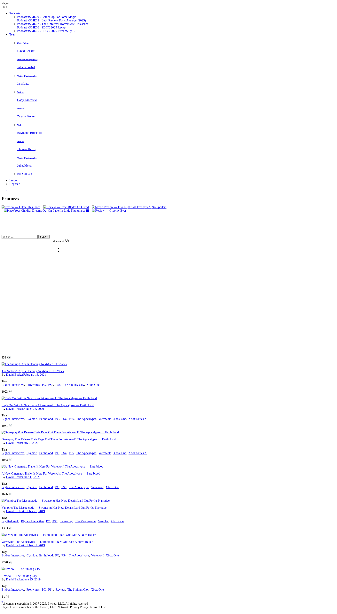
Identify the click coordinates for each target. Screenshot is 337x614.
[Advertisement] (172, 293)
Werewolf (105, 419)
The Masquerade (85, 521)
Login (13, 180)
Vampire (103, 521)
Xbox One (92, 384)
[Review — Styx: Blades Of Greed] (65, 207)
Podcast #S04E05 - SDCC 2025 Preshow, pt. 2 (46, 31)
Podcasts (14, 13)
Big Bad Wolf (10, 521)
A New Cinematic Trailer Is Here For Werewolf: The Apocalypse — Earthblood (51, 473)
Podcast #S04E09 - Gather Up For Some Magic (46, 17)
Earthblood (46, 419)
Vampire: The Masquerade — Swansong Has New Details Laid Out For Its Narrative (54, 507)
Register (14, 183)
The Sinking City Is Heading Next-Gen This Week (33, 371)
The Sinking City (73, 384)
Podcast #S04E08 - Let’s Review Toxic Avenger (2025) (51, 20)
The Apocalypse (86, 419)
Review (60, 589)
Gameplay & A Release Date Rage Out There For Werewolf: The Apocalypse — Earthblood (59, 439)
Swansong (66, 521)
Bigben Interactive (13, 384)
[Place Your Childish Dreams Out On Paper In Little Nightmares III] (45, 210)
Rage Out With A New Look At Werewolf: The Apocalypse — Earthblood (48, 405)
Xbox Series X (138, 419)
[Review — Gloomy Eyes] (108, 210)
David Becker (14, 374)
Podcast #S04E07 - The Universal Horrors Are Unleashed (53, 24)
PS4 (50, 384)
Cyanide (32, 419)
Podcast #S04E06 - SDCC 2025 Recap (41, 27)
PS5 (58, 384)
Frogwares (33, 384)
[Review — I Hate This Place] (21, 207)
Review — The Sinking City (19, 576)
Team (12, 34)
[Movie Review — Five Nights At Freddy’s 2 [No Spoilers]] (128, 207)
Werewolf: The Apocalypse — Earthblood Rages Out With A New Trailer (47, 541)
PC (44, 384)
